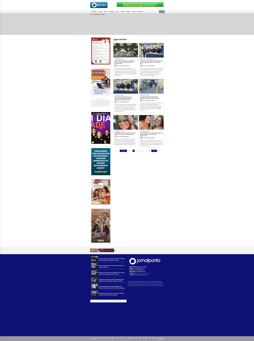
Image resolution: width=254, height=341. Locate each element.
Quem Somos (140, 11)
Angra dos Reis (117, 59)
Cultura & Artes (111, 11)
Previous (123, 150)
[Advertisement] (127, 25)
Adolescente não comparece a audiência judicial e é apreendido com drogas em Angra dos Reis (124, 62)
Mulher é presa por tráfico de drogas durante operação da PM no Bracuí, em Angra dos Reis (151, 62)
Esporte (122, 11)
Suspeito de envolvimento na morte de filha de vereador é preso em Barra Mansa (111, 294)
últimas (154, 59)
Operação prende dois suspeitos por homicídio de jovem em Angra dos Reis (149, 97)
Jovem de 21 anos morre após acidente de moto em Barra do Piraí (111, 266)
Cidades (128, 11)
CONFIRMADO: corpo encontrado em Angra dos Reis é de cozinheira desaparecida (125, 133)
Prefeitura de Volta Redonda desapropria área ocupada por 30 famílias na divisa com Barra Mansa (111, 280)
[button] (160, 11)
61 (149, 150)
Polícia (117, 11)
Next (154, 150)
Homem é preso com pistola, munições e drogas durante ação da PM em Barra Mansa (112, 259)
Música (134, 11)
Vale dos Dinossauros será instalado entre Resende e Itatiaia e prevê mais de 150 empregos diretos (112, 287)
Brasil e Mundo (94, 11)
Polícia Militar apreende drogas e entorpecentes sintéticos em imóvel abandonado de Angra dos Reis (123, 98)
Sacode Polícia (149, 59)
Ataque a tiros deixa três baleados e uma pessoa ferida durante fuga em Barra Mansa (112, 273)
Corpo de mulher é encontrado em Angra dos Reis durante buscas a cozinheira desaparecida (151, 134)
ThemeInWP (93, 339)
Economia (100, 11)
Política (105, 11)
